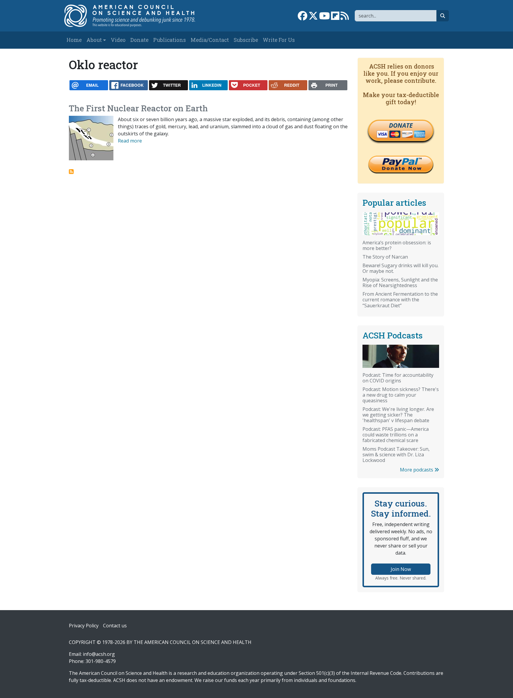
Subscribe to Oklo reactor (71, 171)
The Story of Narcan (385, 257)
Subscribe (246, 40)
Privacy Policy (84, 625)
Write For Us (279, 40)
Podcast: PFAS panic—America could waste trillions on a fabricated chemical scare (395, 435)
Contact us (115, 625)
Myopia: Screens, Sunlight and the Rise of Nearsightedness (400, 282)
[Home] (136, 16)
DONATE (401, 125)
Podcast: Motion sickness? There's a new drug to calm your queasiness (400, 395)
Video (118, 40)
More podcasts (417, 469)
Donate (139, 40)
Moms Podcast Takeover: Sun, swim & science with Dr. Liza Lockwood (396, 454)
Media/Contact (210, 40)
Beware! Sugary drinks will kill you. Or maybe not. (400, 268)
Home (74, 40)
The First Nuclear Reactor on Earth (138, 108)
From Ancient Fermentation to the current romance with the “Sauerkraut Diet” (400, 299)
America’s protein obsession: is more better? (396, 245)
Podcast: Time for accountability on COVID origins (397, 378)
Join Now (401, 569)
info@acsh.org (99, 654)
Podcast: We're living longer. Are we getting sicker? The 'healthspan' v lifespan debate (398, 415)
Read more (130, 140)
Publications (169, 40)
